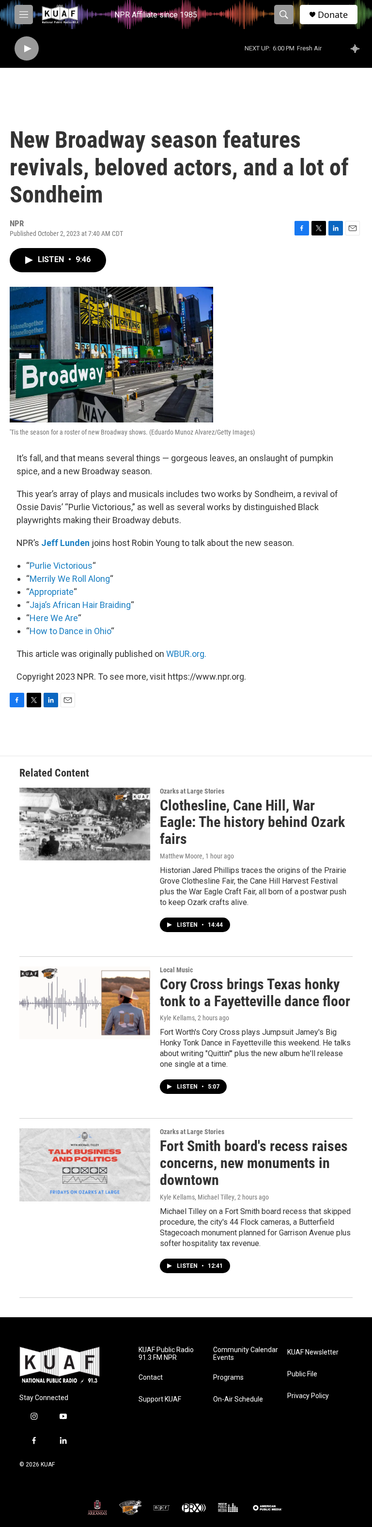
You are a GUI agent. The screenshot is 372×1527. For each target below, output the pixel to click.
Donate (333, 15)
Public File (302, 1374)
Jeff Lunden (65, 543)
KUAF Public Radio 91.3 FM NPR (166, 1353)
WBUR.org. (186, 654)
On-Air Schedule (238, 1399)
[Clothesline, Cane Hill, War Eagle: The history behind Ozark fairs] (84, 824)
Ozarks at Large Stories (192, 791)
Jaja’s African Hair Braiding (80, 605)
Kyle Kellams (177, 1018)
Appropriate (51, 592)
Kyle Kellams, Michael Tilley (197, 1197)
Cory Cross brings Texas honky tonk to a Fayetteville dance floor (255, 993)
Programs (228, 1377)
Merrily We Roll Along (70, 579)
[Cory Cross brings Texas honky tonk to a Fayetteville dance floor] (84, 1002)
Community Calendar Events (245, 1353)
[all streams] (357, 48)
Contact (151, 1377)
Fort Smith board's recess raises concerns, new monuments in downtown (254, 1162)
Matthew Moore (181, 856)
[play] (26, 48)
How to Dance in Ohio (70, 631)
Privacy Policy (308, 1396)
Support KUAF (160, 1399)
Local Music (176, 970)
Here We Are (54, 618)
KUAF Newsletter (313, 1352)
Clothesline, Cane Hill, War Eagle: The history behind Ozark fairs (252, 822)
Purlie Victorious (61, 566)
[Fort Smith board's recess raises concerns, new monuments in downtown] (84, 1164)
